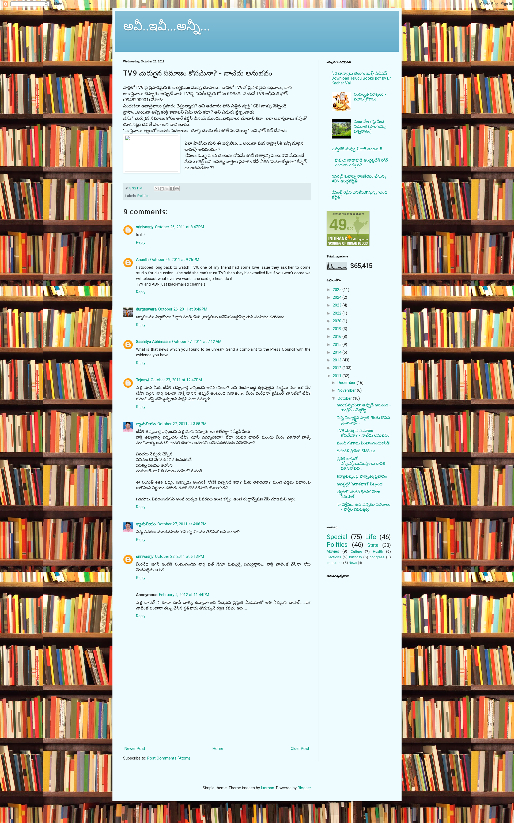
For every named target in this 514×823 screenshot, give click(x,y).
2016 (337, 336)
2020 (337, 321)
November (347, 390)
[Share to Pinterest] (177, 188)
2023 (337, 305)
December (347, 382)
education (334, 562)
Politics (143, 195)
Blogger (304, 787)
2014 (337, 352)
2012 (337, 367)
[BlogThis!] (161, 188)
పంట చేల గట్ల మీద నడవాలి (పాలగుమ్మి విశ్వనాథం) (370, 126)
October (345, 398)
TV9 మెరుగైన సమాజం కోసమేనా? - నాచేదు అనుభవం (363, 433)
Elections (334, 557)
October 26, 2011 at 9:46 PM (182, 309)
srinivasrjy (144, 227)
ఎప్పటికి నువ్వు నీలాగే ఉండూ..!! (357, 149)
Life (370, 537)
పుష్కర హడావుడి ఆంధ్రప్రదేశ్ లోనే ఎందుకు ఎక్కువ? (361, 162)
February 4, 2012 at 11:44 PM (184, 594)
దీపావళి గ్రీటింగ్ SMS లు (356, 450)
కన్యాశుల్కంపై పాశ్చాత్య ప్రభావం (362, 476)
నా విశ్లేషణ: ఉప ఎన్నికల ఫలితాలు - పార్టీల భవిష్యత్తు (363, 507)
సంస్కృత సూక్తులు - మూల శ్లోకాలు (370, 97)
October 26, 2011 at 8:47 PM (179, 227)
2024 (337, 297)
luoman (267, 787)
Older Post (300, 748)
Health (378, 551)
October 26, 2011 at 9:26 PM (174, 259)
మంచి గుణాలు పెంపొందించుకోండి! (363, 443)
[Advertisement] (217, 721)
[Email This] (156, 188)
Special (337, 537)
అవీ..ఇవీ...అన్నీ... (166, 25)
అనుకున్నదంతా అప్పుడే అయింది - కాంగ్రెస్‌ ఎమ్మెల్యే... (364, 407)
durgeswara (146, 309)
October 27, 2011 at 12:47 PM (176, 379)
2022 (337, 313)
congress (377, 557)
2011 (337, 375)
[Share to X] (166, 188)
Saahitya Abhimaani (153, 341)
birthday (355, 557)
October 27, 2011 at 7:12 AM (196, 341)
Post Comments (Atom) (168, 758)
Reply (140, 242)
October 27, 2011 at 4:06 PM (181, 524)
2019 (337, 328)
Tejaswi (142, 379)
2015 (337, 344)
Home (218, 748)
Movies (333, 551)
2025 (337, 289)
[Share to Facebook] (172, 188)
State (373, 545)
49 (338, 224)
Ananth (142, 259)
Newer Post (134, 748)
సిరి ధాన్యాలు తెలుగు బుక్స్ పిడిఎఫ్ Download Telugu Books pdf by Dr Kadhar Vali (361, 78)
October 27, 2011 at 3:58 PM (181, 423)
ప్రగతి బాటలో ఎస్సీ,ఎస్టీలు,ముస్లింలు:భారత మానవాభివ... (361, 463)
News (353, 563)
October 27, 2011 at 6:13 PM (179, 556)
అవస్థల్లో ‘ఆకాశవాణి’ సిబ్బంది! (360, 484)
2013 (337, 360)
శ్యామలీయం (146, 423)
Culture (356, 551)
